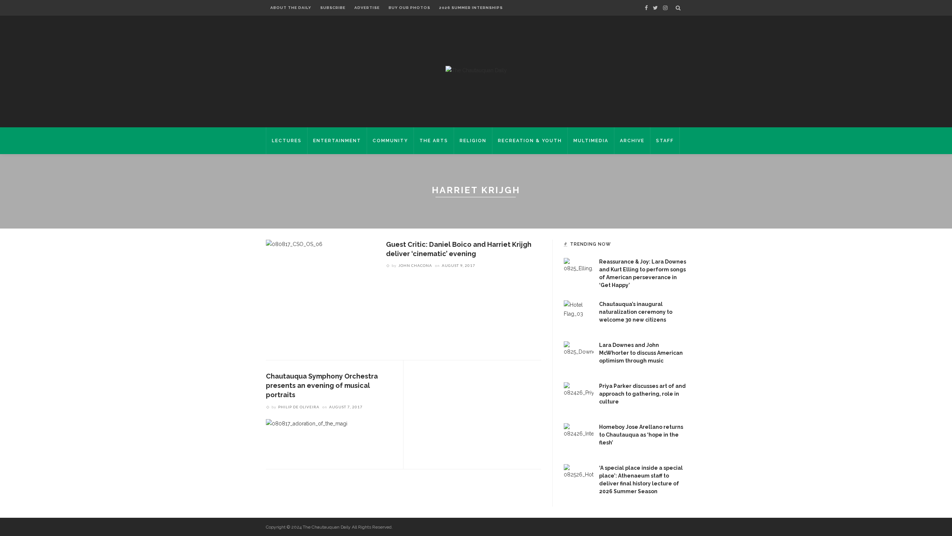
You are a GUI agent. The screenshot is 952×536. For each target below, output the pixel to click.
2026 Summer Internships (471, 8)
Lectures (287, 140)
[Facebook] (646, 8)
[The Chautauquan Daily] (476, 70)
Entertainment (337, 140)
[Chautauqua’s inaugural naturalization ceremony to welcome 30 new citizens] (579, 315)
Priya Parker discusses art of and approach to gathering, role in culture (642, 394)
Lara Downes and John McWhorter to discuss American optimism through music (641, 353)
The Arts (433, 140)
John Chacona (415, 265)
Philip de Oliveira (298, 407)
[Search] (678, 8)
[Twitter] (655, 8)
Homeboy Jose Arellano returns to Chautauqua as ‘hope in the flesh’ (641, 435)
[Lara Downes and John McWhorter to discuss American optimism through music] (579, 356)
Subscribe (332, 8)
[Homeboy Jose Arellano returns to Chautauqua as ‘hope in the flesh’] (579, 438)
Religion (473, 140)
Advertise (367, 8)
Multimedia (590, 140)
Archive (632, 140)
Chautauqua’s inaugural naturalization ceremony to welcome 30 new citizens (635, 312)
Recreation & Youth (530, 140)
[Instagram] (665, 8)
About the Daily (290, 8)
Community (390, 140)
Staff (665, 140)
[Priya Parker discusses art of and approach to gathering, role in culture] (579, 397)
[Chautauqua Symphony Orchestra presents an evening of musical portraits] (306, 438)
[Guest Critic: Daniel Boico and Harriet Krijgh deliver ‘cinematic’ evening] (294, 294)
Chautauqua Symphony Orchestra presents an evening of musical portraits (322, 385)
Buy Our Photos (409, 8)
